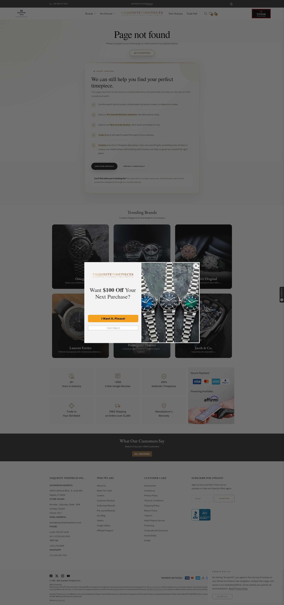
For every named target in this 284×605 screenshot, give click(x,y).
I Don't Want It (113, 328)
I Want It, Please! (113, 318)
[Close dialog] (196, 265)
